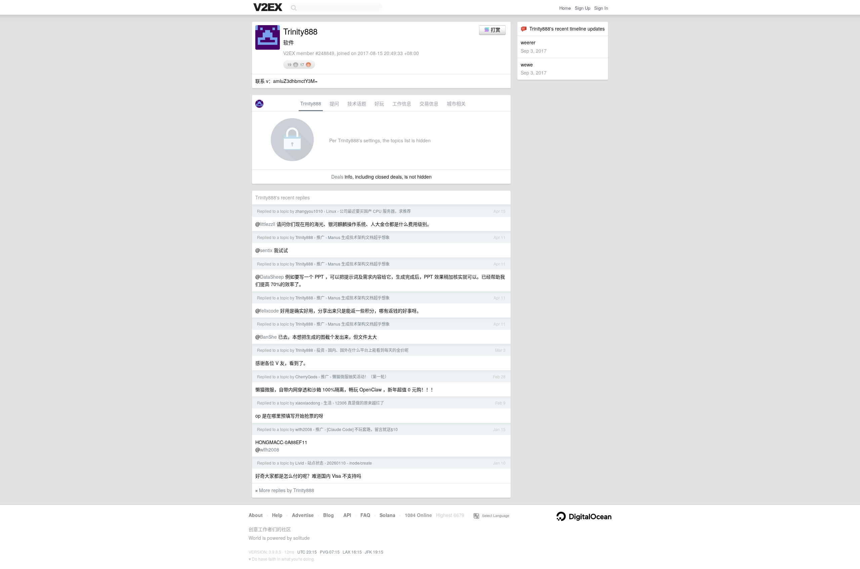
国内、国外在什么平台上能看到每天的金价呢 (368, 350)
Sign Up (582, 8)
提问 (334, 103)
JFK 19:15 (374, 552)
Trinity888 (310, 103)
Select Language (494, 515)
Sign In (601, 8)
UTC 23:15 (307, 552)
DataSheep (272, 276)
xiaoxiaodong (307, 403)
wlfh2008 (303, 429)
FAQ (365, 515)
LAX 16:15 (352, 552)
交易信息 (429, 103)
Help (277, 515)
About (256, 515)
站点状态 (315, 463)
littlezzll (267, 224)
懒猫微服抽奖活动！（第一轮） (360, 376)
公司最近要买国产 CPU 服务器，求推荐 (375, 211)
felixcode (269, 310)
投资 (320, 350)
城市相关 (456, 103)
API (347, 515)
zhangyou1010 (309, 211)
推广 (320, 237)
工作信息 (401, 103)
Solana (387, 515)
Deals (337, 176)
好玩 (379, 103)
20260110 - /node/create (349, 463)
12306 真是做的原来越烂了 (359, 403)
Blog (328, 515)
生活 (328, 403)
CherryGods (306, 376)
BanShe (268, 336)
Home (565, 8)
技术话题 (356, 103)
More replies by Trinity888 (286, 490)
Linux (331, 211)
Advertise (303, 515)
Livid (299, 463)
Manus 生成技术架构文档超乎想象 (359, 237)
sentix (266, 250)
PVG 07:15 (330, 552)
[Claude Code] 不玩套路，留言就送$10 (362, 429)
